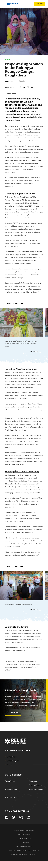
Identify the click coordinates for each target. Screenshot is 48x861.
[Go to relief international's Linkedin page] (28, 817)
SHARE (36, 351)
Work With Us (10, 781)
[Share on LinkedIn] (28, 87)
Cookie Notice (24, 842)
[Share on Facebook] (20, 87)
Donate (40, 4)
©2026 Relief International (24, 830)
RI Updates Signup (12, 797)
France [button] (9, 765)
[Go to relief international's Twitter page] (13, 817)
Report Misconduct (36, 789)
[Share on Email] (32, 87)
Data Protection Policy (24, 846)
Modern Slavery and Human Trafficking (24, 850)
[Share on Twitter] (24, 87)
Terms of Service (24, 834)
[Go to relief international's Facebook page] (6, 817)
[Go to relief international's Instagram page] (21, 817)
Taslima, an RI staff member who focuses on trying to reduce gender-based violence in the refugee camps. (21, 346)
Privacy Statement (24, 838)
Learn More (13, 712)
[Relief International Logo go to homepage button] (12, 4)
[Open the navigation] (4, 4)
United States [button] (12, 757)
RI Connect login (11, 789)
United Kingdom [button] (13, 761)
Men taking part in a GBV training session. (21, 607)
